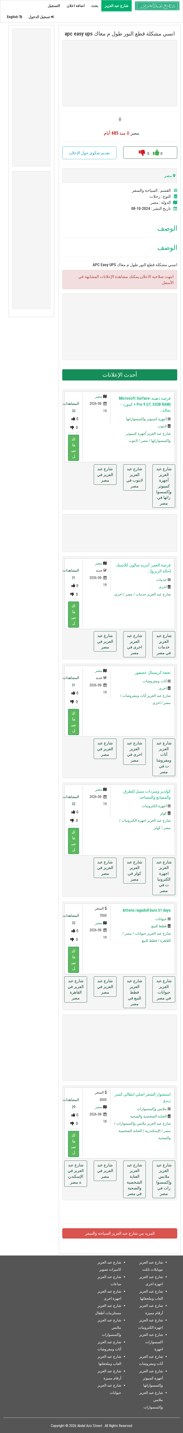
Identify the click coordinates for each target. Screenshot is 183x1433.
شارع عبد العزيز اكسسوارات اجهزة (151, 1342)
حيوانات (161, 919)
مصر (98, 396)
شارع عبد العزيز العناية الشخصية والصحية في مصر (134, 1179)
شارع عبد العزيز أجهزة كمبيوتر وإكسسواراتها (151, 1378)
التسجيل (54, 6)
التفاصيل (73, 448)
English (13, 17)
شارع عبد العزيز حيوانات (153, 933)
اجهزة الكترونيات (154, 806)
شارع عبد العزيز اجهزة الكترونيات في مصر (164, 876)
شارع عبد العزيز (116, 6)
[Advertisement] (119, 73)
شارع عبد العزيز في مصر (105, 474)
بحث (94, 6)
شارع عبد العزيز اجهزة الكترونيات (146, 820)
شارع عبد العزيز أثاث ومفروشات (146, 696)
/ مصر (146, 441)
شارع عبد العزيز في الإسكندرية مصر (76, 1173)
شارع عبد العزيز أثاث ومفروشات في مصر (164, 757)
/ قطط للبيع (151, 940)
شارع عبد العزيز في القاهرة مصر (76, 989)
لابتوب (162, 426)
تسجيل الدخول (40, 17)
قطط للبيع (159, 926)
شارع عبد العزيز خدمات (153, 594)
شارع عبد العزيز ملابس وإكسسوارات (143, 1123)
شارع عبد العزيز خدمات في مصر (164, 644)
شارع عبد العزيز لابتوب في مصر (134, 477)
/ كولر (159, 828)
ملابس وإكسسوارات (152, 1109)
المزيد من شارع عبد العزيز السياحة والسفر (120, 1233)
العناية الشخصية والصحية (148, 1116)
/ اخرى (119, 594)
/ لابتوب (135, 441)
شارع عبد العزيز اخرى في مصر (134, 644)
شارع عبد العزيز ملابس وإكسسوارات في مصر (164, 1179)
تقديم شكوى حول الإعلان (89, 152)
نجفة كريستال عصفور (153, 672)
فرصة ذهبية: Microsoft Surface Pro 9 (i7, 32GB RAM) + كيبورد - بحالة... (145, 404)
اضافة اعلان (76, 6)
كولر (163, 813)
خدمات (161, 580)
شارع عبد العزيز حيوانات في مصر (164, 989)
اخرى (163, 587)
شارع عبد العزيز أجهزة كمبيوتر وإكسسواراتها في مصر (164, 486)
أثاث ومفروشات (155, 681)
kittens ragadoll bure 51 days (147, 910)
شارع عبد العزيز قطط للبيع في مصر (134, 992)
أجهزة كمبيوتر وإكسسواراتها (146, 419)
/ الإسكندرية (154, 1131)
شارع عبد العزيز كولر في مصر (134, 871)
